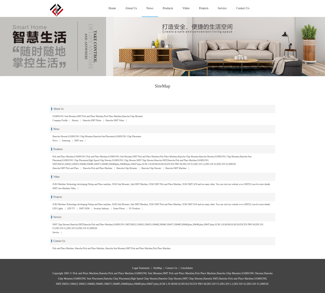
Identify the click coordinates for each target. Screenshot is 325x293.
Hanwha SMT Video (115, 120)
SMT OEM (84, 208)
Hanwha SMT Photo (92, 120)
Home (112, 8)
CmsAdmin (187, 268)
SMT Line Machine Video (64, 188)
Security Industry (101, 208)
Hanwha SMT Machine (175, 168)
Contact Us (242, 8)
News (149, 8)
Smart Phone (119, 208)
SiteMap (157, 268)
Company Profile (60, 120)
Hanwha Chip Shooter (151, 168)
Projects (203, 8)
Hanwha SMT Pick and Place (65, 168)
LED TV (71, 208)
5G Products (134, 208)
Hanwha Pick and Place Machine (97, 168)
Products (168, 8)
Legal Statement (141, 268)
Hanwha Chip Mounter (126, 168)
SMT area (78, 140)
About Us (131, 8)
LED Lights (57, 208)
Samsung (66, 140)
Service (222, 8)
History (75, 120)
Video (186, 8)
